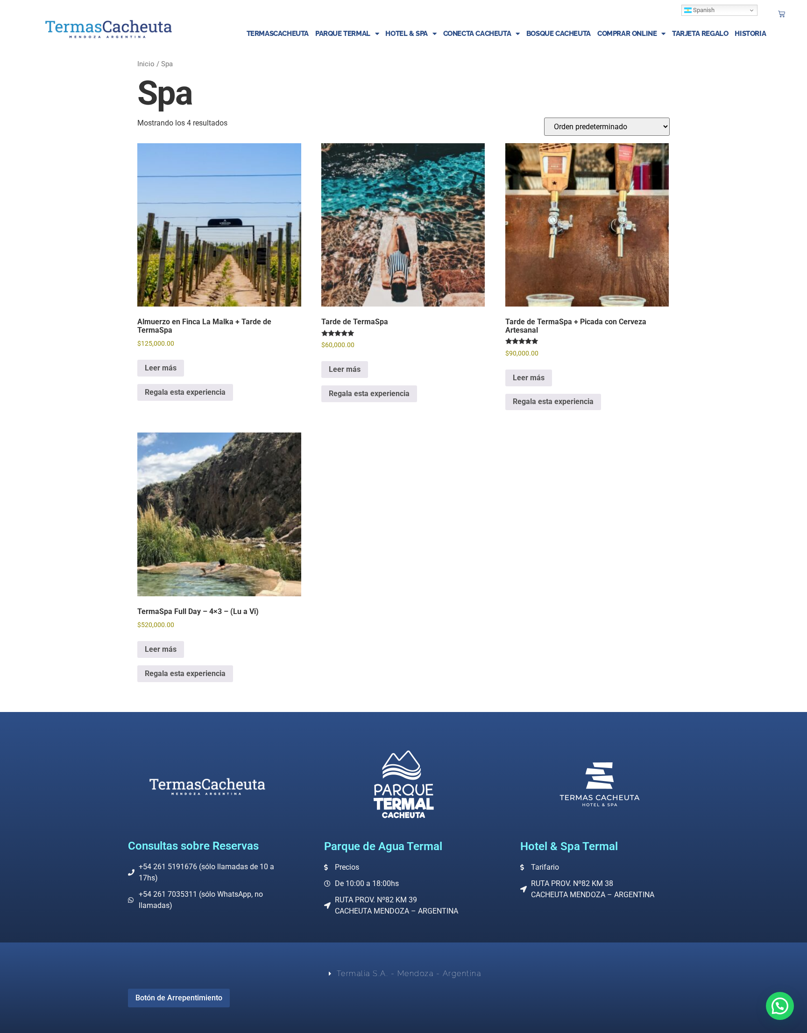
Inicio (146, 64)
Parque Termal (342, 33)
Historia (750, 33)
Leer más (161, 367)
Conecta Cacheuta (477, 33)
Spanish (703, 10)
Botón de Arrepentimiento (178, 997)
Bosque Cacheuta (558, 33)
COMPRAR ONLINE (627, 33)
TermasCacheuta (278, 33)
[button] (780, 1006)
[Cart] (781, 14)
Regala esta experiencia (185, 392)
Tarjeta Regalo (700, 33)
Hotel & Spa (406, 33)
